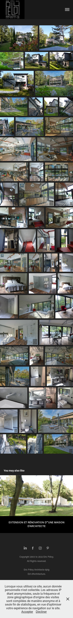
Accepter (27, 612)
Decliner (41, 612)
